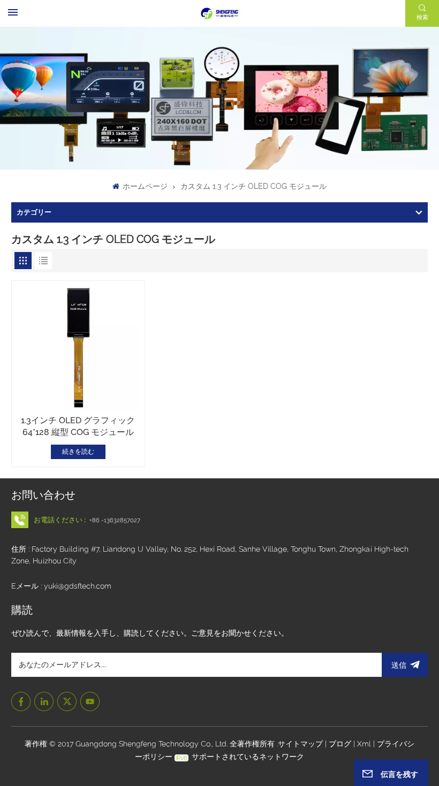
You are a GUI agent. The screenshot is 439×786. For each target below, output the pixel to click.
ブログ (341, 743)
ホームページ (144, 186)
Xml (364, 743)
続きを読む (78, 451)
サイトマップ (301, 743)
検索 (422, 17)
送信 (398, 665)
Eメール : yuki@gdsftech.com (61, 586)
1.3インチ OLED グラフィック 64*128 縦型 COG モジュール (78, 426)
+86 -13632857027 (114, 520)
